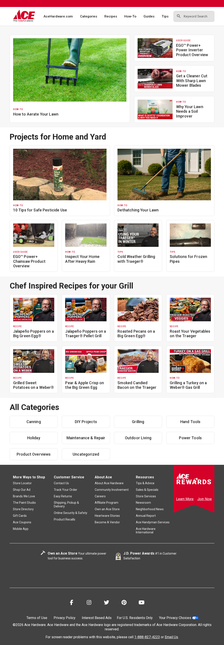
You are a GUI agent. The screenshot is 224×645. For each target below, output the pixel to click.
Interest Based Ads (97, 618)
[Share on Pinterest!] (124, 603)
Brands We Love (24, 496)
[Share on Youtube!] (141, 603)
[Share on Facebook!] (71, 603)
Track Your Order (65, 489)
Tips (165, 16)
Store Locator (22, 483)
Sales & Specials (147, 489)
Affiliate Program (106, 502)
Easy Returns (63, 496)
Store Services (146, 496)
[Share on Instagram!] (89, 603)
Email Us (171, 637)
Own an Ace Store (107, 509)
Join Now (204, 499)
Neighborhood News (150, 509)
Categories (88, 16)
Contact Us (61, 483)
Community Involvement (112, 489)
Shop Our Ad (21, 489)
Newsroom (143, 502)
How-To (130, 16)
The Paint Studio (24, 502)
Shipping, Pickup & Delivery (66, 504)
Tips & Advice (145, 483)
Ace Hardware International (146, 530)
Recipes (110, 16)
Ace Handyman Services (153, 522)
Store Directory (23, 509)
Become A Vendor (107, 522)
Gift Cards (20, 515)
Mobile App (20, 529)
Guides (149, 16)
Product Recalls (64, 519)
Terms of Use (36, 618)
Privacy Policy (64, 618)
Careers (100, 496)
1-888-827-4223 (147, 637)
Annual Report (146, 515)
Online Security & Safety (70, 513)
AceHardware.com (58, 16)
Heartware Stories (107, 515)
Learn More (185, 499)
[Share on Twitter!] (106, 603)
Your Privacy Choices (175, 618)
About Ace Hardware (109, 483)
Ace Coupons (22, 522)
